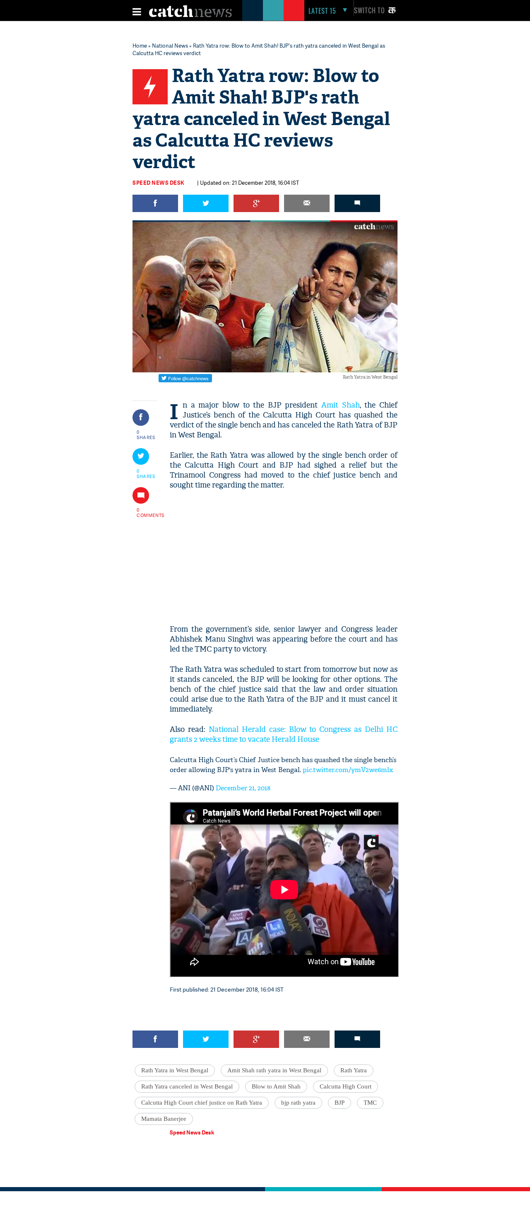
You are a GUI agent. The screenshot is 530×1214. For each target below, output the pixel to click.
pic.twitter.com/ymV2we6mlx (348, 769)
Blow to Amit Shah (276, 1086)
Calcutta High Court (345, 1086)
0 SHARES (146, 434)
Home (139, 45)
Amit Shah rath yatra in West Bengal (274, 1070)
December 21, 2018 (243, 788)
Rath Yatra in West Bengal (174, 1070)
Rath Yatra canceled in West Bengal (187, 1086)
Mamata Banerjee (163, 1118)
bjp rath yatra (298, 1102)
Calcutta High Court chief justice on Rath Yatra (201, 1102)
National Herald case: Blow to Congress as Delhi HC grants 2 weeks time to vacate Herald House (284, 734)
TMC (370, 1102)
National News (170, 45)
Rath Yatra (353, 1070)
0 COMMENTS (146, 512)
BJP (339, 1102)
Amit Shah (340, 405)
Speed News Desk (158, 182)
